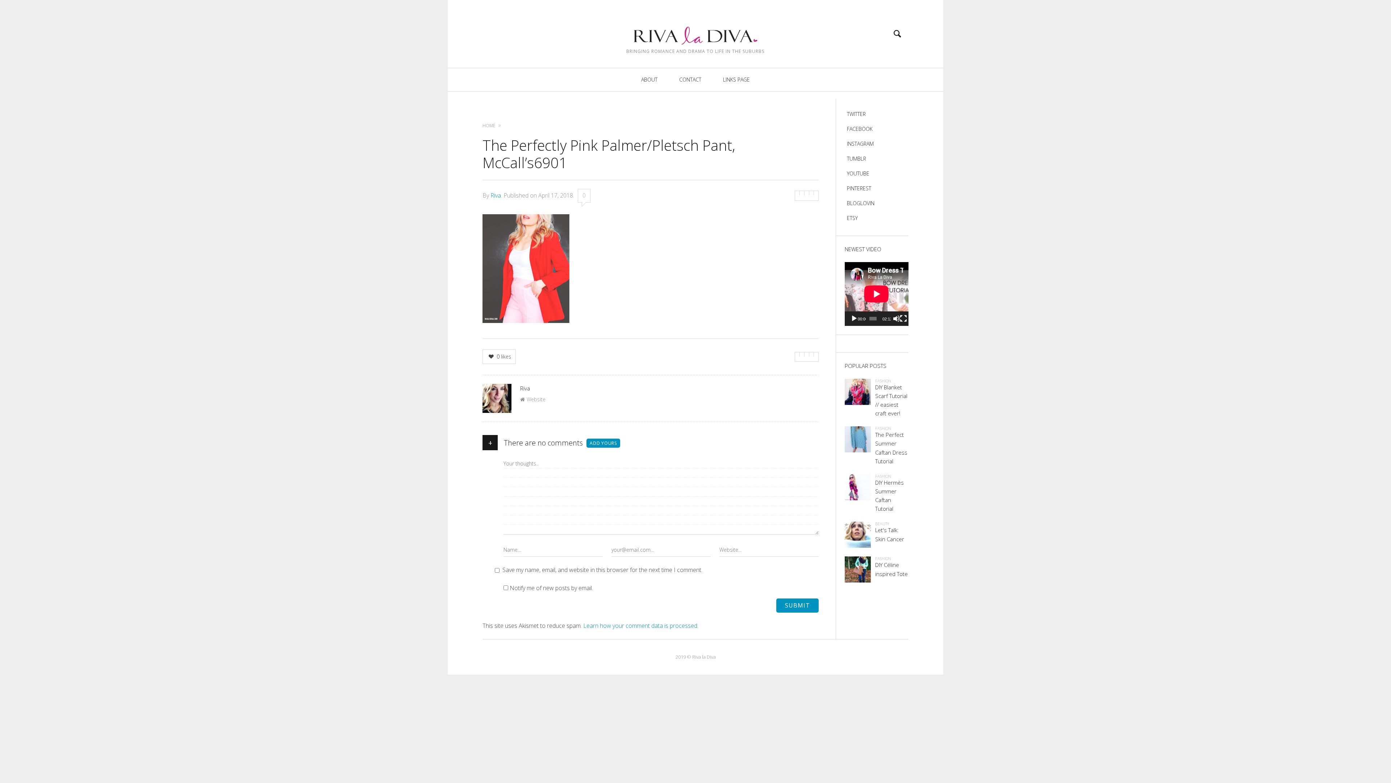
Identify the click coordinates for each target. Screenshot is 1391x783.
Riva (495, 195)
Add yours (603, 443)
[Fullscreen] (903, 318)
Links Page (736, 79)
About (649, 79)
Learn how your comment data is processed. (640, 626)
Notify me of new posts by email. (551, 588)
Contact (690, 79)
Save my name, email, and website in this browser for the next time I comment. (602, 570)
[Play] (854, 318)
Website (536, 399)
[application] (876, 294)
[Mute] (896, 318)
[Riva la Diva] (695, 29)
